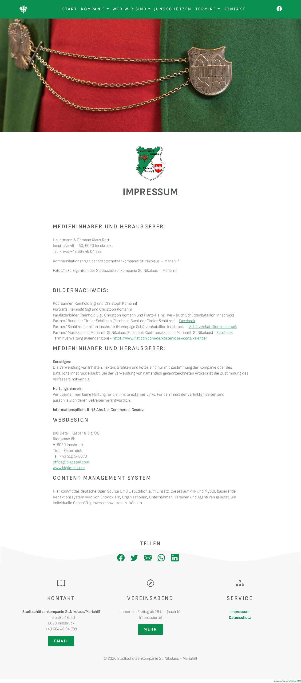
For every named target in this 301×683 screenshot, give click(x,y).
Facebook (187, 320)
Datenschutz (240, 617)
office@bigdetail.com (71, 462)
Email (61, 641)
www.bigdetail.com (69, 467)
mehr (150, 629)
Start (69, 9)
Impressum (240, 611)
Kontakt (235, 9)
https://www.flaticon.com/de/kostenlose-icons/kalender (160, 338)
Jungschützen (173, 9)
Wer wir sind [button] (130, 9)
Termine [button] (206, 9)
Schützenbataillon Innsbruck (213, 326)
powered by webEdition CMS (287, 681)
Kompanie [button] (93, 9)
